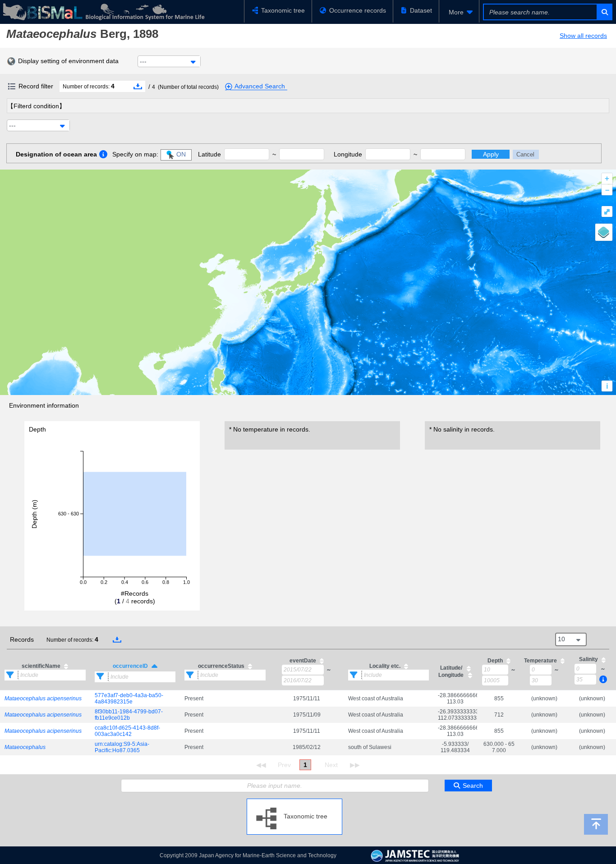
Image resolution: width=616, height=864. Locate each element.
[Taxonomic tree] (294, 802)
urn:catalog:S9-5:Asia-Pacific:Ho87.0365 (122, 747)
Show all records (583, 35)
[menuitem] (459, 12)
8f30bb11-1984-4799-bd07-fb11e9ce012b (129, 714)
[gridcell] (45, 698)
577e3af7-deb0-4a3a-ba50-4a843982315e (129, 698)
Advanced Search (259, 86)
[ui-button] (604, 12)
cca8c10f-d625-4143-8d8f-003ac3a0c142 (127, 731)
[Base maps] (603, 232)
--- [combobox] (143, 61)
